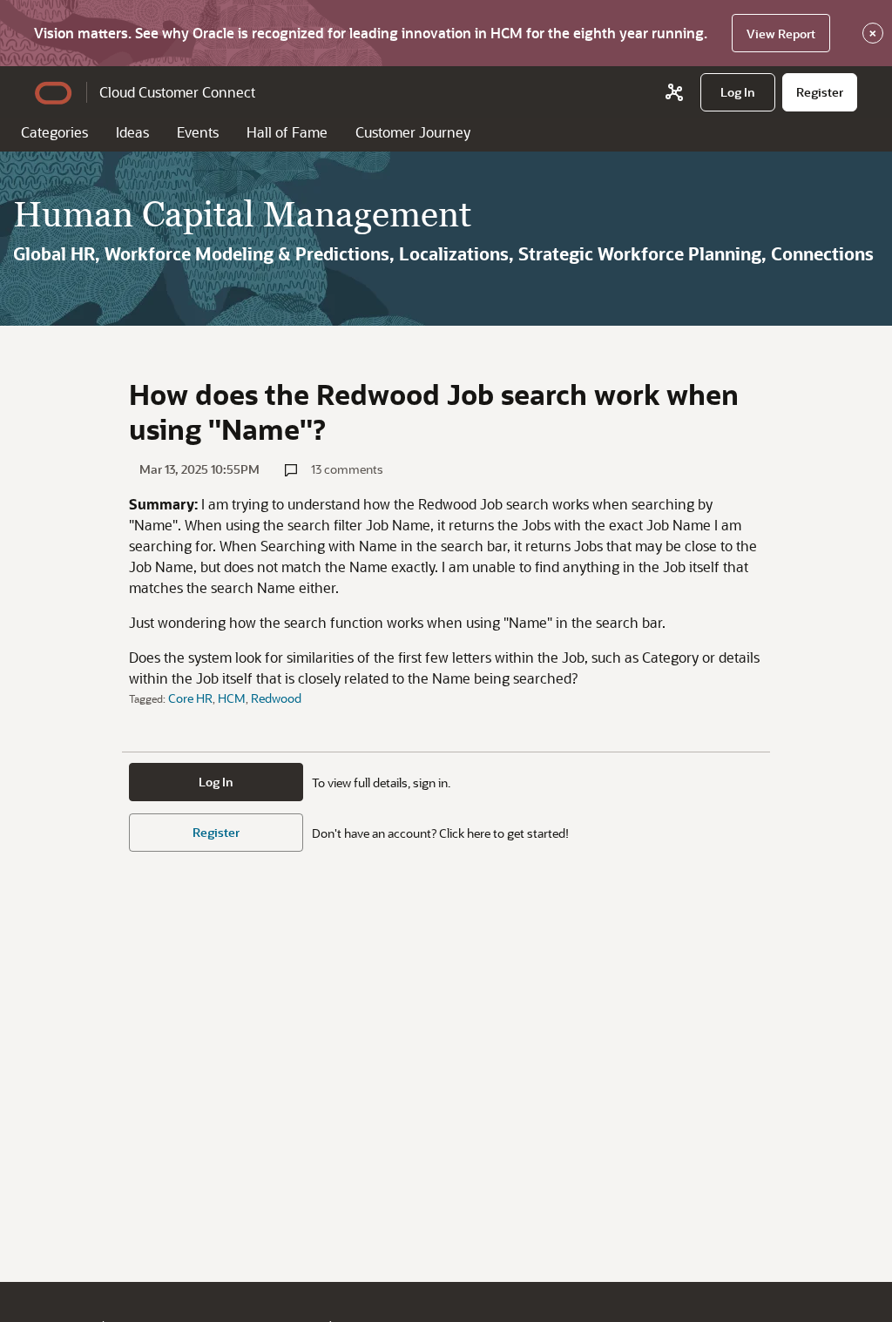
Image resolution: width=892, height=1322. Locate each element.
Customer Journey (412, 132)
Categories (54, 132)
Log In (216, 781)
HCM (232, 698)
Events (198, 132)
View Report (781, 33)
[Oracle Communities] (674, 92)
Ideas (132, 132)
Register (216, 832)
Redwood (276, 698)
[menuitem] (737, 92)
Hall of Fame (287, 132)
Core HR (190, 698)
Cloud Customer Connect (177, 92)
